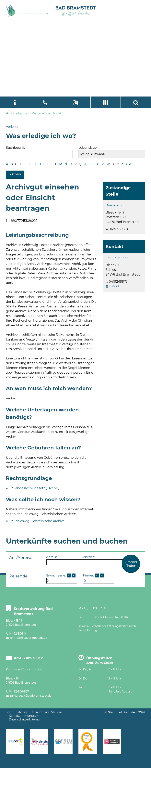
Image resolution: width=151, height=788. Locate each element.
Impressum (31, 715)
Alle (128, 164)
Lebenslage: (87, 147)
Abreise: (89, 557)
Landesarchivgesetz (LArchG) (36, 488)
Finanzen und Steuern (47, 712)
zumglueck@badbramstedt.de (30, 695)
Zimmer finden (131, 564)
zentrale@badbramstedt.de (28, 637)
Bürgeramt (114, 205)
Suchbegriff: (15, 147)
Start (9, 712)
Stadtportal (20, 113)
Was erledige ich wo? (46, 113)
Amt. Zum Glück (28, 658)
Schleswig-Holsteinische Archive (39, 521)
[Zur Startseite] (27, 16)
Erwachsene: (56, 575)
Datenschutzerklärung (24, 719)
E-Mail (114, 286)
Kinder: (88, 575)
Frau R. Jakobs (117, 258)
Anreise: (52, 557)
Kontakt (14, 715)
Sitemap (22, 712)
